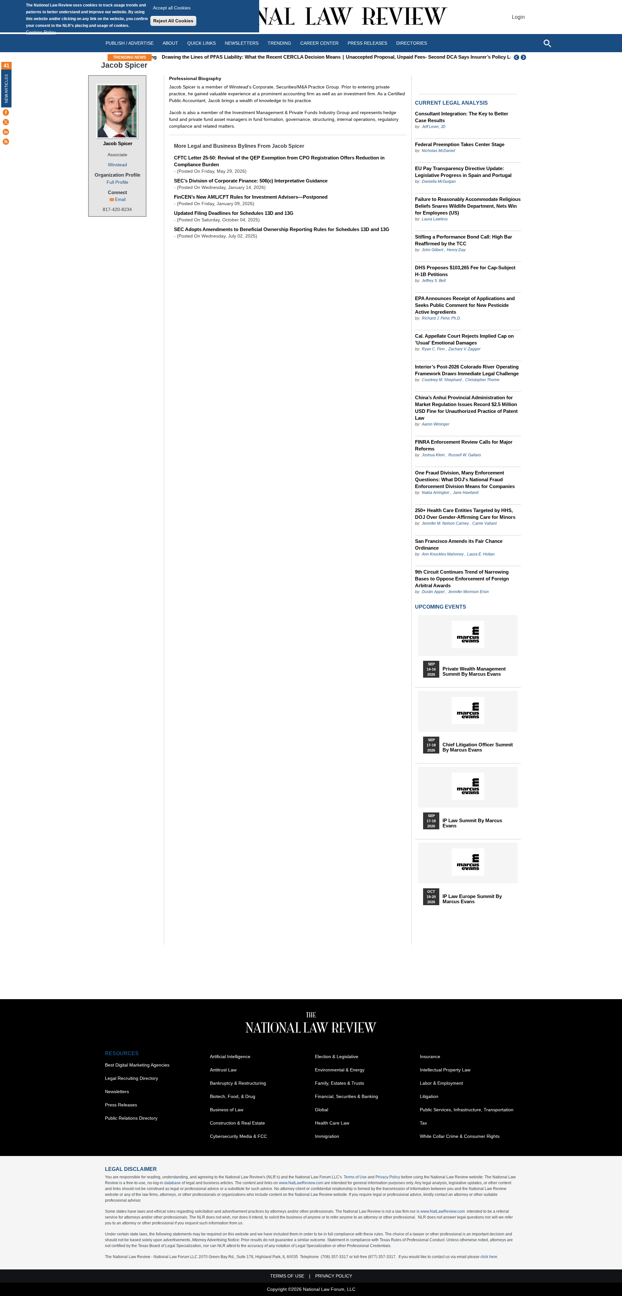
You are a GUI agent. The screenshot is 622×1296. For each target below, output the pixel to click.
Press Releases (121, 1104)
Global (321, 1109)
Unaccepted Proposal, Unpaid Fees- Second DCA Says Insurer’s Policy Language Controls (442, 57)
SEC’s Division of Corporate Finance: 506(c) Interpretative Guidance (251, 180)
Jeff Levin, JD (433, 126)
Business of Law (226, 1109)
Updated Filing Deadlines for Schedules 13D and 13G (234, 213)
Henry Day (456, 250)
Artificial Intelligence (230, 1056)
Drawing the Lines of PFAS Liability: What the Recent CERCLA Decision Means (245, 57)
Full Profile (117, 182)
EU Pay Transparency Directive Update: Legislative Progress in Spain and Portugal (463, 172)
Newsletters (242, 43)
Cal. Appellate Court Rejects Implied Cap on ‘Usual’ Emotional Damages (464, 339)
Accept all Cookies (171, 7)
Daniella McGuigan (439, 181)
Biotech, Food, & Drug (232, 1096)
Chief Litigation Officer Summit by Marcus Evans (478, 747)
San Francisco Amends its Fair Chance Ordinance (458, 544)
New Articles (6, 88)
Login (518, 17)
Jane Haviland (465, 492)
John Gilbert (432, 250)
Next (524, 57)
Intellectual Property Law (445, 1069)
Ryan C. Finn (433, 349)
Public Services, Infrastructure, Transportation (466, 1109)
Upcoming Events (440, 607)
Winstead (117, 164)
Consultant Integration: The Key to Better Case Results (461, 117)
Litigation (429, 1096)
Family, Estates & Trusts (339, 1083)
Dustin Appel (433, 592)
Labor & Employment (441, 1083)
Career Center (319, 43)
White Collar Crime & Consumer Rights (460, 1136)
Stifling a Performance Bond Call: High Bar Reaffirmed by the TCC (463, 240)
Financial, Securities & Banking (346, 1096)
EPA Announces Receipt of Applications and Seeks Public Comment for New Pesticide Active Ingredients (465, 305)
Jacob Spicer (117, 143)
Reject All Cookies (173, 20)
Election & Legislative (336, 1056)
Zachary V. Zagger (464, 349)
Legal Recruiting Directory (131, 1078)
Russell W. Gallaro (464, 455)
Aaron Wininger (435, 424)
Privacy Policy (387, 1177)
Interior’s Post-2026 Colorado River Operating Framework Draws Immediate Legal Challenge (467, 370)
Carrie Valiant (484, 523)
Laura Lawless (435, 219)
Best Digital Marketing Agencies (137, 1065)
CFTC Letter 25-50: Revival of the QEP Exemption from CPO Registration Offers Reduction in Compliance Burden (279, 161)
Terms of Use (355, 1177)
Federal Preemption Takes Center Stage (459, 144)
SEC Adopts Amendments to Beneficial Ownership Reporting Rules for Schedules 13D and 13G (281, 229)
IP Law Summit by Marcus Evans (472, 823)
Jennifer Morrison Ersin (468, 592)
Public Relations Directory (131, 1118)
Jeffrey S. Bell (434, 280)
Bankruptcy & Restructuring (238, 1083)
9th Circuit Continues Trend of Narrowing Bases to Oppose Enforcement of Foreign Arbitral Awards (462, 578)
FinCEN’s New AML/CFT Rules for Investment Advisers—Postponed (251, 197)
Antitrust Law (223, 1069)
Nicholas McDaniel (438, 150)
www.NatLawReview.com (301, 1183)
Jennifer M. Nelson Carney (445, 523)
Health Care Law (332, 1123)
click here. (489, 1257)
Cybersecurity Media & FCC (238, 1136)
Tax (423, 1123)
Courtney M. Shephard (442, 380)
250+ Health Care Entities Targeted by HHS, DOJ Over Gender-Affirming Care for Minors (465, 514)
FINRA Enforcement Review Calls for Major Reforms (464, 445)
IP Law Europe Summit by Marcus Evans (472, 899)
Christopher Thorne (482, 380)
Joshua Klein (433, 455)
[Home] (311, 17)
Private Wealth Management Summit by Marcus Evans (474, 671)
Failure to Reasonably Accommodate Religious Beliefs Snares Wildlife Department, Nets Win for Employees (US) (468, 206)
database (172, 1183)
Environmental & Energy (339, 1069)
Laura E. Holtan (481, 554)
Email (120, 199)
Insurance (430, 1056)
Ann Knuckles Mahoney (443, 554)
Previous (516, 57)
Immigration (327, 1136)
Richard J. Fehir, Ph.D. (441, 318)
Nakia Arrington (435, 492)
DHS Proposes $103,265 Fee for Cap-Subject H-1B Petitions (465, 271)
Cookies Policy (41, 32)
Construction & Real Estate (237, 1123)
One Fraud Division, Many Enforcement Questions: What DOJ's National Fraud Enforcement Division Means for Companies (465, 479)
